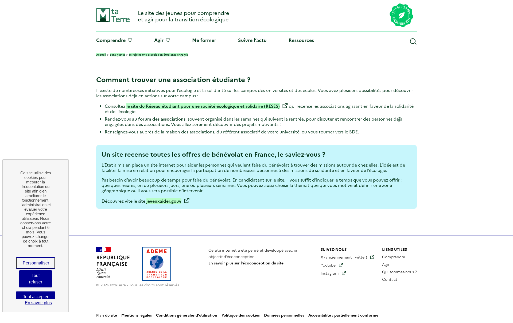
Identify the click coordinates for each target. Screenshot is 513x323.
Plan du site (106, 315)
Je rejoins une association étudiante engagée (158, 54)
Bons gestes (117, 54)
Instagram (330, 273)
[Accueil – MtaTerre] (113, 21)
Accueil (101, 54)
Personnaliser (36, 263)
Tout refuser (35, 278)
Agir (159, 40)
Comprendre (111, 40)
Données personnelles (284, 315)
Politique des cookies (240, 315)
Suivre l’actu (252, 40)
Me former (204, 40)
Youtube (328, 265)
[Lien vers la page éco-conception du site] (401, 16)
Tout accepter (35, 296)
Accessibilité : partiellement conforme (343, 315)
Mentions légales (136, 315)
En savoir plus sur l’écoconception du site (245, 263)
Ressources (301, 40)
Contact (389, 279)
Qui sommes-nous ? (399, 271)
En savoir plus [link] (38, 303)
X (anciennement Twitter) (344, 257)
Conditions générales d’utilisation (186, 315)
